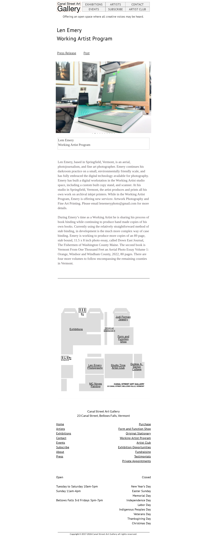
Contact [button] (61, 438)
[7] (107, 133)
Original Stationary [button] (138, 433)
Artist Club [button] (144, 442)
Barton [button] (137, 366)
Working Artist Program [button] (135, 438)
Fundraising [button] (143, 452)
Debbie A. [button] (137, 364)
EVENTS (94, 9)
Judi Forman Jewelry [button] (123, 318)
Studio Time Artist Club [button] (118, 366)
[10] (114, 133)
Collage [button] (136, 369)
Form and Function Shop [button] (123, 338)
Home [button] (60, 424)
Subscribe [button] (62, 447)
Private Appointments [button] (136, 461)
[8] (109, 133)
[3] (97, 133)
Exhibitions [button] (76, 329)
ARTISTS (115, 4)
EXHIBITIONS (94, 4)
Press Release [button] (66, 53)
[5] (102, 133)
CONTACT (137, 4)
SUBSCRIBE (115, 9)
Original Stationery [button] (109, 329)
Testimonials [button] (142, 456)
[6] (105, 133)
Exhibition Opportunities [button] (134, 447)
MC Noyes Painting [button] (95, 385)
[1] (92, 133)
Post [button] (87, 53)
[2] (95, 133)
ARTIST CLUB (137, 9)
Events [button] (60, 442)
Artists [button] (60, 429)
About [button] (60, 452)
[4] (100, 133)
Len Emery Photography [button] (95, 366)
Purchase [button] (145, 424)
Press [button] (59, 456)
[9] (112, 133)
